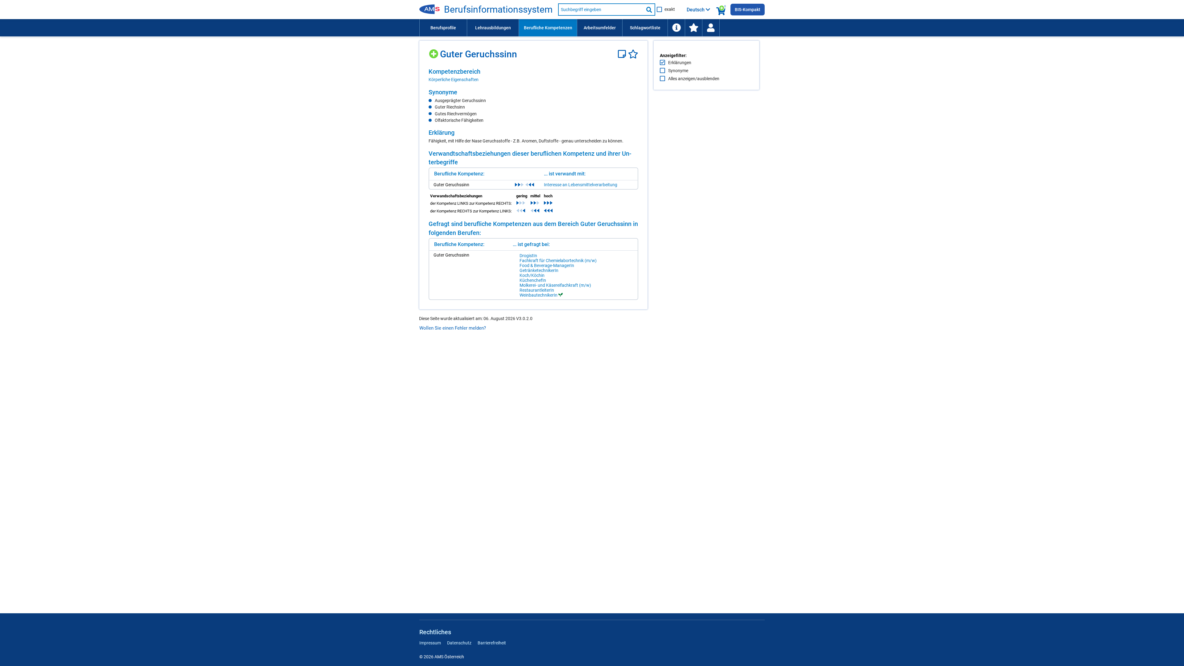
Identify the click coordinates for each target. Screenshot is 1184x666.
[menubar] (592, 27)
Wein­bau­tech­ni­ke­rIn (538, 295)
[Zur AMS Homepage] (431, 9)
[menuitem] (443, 27)
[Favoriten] (633, 54)
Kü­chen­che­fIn (533, 280)
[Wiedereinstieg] (710, 27)
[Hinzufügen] (434, 51)
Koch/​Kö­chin (532, 275)
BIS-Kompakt (747, 9)
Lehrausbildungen (493, 27)
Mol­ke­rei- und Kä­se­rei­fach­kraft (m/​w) (555, 285)
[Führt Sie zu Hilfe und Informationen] (676, 27)
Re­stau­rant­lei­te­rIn (537, 290)
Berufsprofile (443, 27)
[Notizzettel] (623, 54)
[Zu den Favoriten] (693, 27)
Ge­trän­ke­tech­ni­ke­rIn (539, 270)
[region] (533, 75)
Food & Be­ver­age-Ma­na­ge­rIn (547, 265)
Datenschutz (459, 642)
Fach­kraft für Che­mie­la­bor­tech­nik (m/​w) (558, 260)
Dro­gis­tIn (528, 255)
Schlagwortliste (645, 27)
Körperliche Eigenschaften (454, 79)
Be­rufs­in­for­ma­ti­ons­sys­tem (498, 9)
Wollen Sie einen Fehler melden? (452, 328)
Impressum (430, 642)
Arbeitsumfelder (600, 27)
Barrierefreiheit (492, 642)
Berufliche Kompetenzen (548, 27)
